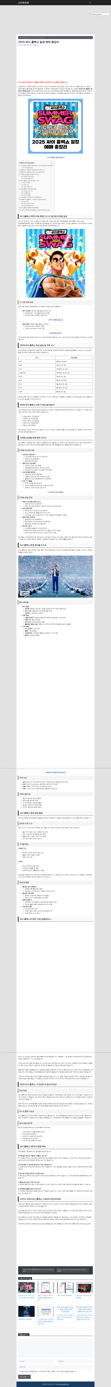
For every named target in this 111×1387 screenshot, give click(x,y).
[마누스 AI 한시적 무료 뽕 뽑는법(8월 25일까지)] (46, 1292)
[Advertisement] (55, 21)
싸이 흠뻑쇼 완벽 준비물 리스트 (30, 180)
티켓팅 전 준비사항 (28, 176)
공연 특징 (26, 201)
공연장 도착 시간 (28, 191)
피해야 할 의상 (28, 186)
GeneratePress (64, 1384)
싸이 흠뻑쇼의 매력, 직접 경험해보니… (31, 197)
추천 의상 (26, 184)
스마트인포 (23, 2)
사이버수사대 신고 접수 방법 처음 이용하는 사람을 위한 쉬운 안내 (84, 1317)
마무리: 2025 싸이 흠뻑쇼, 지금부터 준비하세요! (35, 210)
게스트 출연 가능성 (29, 203)
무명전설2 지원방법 (25, 1319)
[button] (90, 2)
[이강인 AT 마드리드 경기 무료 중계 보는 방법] (26, 1292)
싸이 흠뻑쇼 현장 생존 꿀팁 (28, 189)
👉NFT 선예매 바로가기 (55, 319)
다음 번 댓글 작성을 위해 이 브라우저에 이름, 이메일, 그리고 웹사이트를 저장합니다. (48, 1371)
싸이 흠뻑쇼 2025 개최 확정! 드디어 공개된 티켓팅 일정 (36, 165)
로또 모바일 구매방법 (64, 1295)
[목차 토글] (51, 163)
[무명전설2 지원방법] (26, 1315)
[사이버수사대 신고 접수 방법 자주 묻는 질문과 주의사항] (46, 1315)
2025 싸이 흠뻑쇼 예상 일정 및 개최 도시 (32, 170)
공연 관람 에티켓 (28, 205)
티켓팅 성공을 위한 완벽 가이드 (30, 174)
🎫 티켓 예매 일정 (28, 167)
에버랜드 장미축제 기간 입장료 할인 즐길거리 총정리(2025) (71, 1270)
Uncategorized (24, 37)
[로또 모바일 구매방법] (65, 1292)
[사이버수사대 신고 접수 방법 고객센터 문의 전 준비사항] (65, 1311)
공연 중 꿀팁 (27, 195)
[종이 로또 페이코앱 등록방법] (84, 1292)
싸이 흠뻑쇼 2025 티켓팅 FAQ (29, 208)
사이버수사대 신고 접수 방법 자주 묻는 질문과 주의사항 (46, 1321)
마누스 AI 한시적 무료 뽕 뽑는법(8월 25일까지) (45, 1298)
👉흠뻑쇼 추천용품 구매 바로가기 (55, 772)
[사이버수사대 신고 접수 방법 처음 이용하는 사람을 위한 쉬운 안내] (84, 1311)
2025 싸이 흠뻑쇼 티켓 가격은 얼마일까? (33, 172)
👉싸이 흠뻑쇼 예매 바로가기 (55, 157)
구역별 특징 (27, 193)
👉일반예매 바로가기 (55, 333)
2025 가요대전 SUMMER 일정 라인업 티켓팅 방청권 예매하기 (38, 1270)
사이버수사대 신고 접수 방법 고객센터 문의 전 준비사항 (65, 1317)
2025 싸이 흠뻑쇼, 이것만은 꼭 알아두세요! (33, 199)
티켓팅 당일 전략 (28, 178)
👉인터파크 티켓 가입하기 (55, 492)
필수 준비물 (26, 182)
